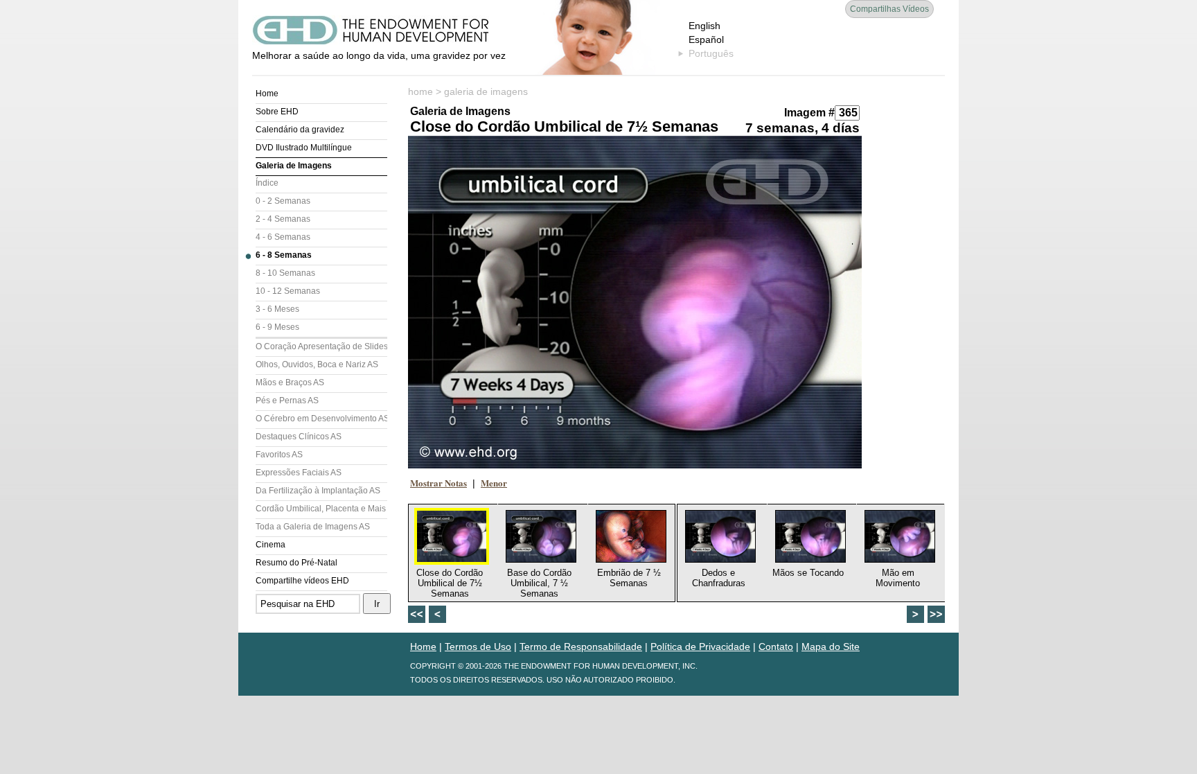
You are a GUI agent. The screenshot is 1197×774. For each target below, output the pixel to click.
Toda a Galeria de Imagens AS (313, 526)
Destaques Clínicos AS (299, 436)
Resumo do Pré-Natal (296, 563)
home (420, 91)
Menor (494, 482)
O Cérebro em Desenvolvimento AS (321, 418)
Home (267, 93)
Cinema (270, 544)
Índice (267, 183)
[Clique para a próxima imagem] (635, 302)
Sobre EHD (277, 111)
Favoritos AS (279, 454)
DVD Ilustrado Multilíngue (304, 147)
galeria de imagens (486, 91)
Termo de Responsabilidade (581, 646)
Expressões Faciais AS (299, 472)
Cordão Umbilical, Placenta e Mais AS (321, 508)
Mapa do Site (830, 646)
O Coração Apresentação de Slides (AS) (321, 346)
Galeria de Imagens (294, 165)
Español (706, 39)
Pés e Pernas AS (287, 400)
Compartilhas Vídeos (889, 9)
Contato (776, 646)
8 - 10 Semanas (285, 273)
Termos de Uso (478, 646)
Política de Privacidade (700, 646)
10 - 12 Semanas (288, 291)
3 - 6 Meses (277, 309)
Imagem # (809, 112)
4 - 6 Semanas (283, 237)
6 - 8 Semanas (284, 255)
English (704, 25)
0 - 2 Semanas (283, 201)
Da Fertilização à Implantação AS (318, 490)
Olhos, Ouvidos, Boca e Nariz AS (317, 364)
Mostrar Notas (438, 482)
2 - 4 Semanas (283, 219)
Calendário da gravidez (300, 129)
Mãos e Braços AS (290, 382)
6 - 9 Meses (277, 327)
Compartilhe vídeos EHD (302, 581)
